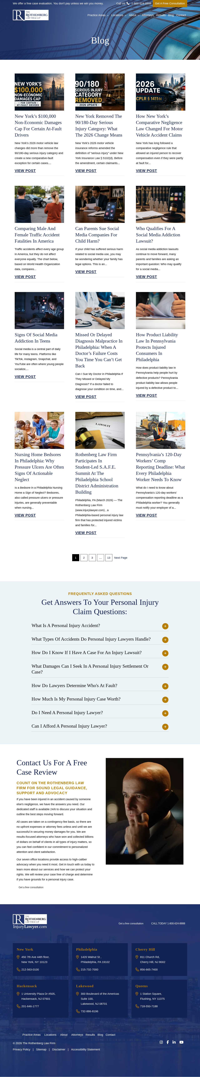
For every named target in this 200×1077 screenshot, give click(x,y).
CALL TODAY (168, 923)
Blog (171, 15)
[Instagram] (161, 1042)
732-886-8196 (89, 1011)
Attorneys (148, 15)
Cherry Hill (145, 949)
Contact (181, 15)
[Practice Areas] (42, 1034)
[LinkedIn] (174, 1042)
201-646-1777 (30, 1006)
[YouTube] (181, 1042)
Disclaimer (58, 1049)
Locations (117, 15)
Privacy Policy (21, 1049)
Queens (141, 986)
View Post (25, 171)
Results (161, 15)
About (132, 15)
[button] (108, 15)
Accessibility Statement (85, 1049)
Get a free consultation (31, 887)
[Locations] (58, 1034)
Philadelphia (86, 949)
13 (108, 557)
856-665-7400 (149, 969)
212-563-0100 (30, 969)
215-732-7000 (89, 969)
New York (25, 949)
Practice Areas (97, 15)
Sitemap (41, 1049)
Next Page (120, 557)
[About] (69, 1034)
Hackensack (27, 986)
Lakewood (85, 986)
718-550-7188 (149, 1006)
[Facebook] (168, 1042)
